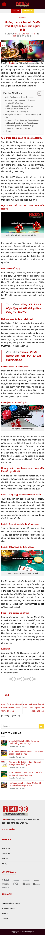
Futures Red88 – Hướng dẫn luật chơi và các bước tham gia (23, 356)
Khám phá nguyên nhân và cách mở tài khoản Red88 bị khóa (26, 752)
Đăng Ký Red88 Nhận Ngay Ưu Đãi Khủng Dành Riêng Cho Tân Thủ (23, 308)
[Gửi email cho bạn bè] (25, 36)
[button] (4, 4)
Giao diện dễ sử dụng (15, 103)
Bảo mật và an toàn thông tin (18, 111)
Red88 (11, 63)
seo (14, 36)
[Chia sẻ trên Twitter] (23, 36)
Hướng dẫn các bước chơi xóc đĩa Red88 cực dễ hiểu (22, 116)
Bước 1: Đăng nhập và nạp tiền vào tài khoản (23, 120)
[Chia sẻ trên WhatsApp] (18, 36)
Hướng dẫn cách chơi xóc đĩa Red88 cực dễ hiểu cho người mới (25, 784)
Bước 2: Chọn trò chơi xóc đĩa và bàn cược (23, 123)
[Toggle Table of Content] (38, 93)
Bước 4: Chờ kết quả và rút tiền (19, 128)
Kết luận (7, 131)
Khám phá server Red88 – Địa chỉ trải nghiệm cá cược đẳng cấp (33, 707)
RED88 (5, 820)
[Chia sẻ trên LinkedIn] (31, 36)
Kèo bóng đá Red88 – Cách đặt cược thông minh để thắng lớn (25, 763)
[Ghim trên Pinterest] (28, 36)
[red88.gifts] (22, 4)
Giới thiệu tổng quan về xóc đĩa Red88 (19, 97)
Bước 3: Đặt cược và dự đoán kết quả (21, 126)
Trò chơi (22, 18)
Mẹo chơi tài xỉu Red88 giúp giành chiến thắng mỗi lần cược (24, 742)
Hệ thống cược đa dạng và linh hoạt (20, 106)
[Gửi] (41, 726)
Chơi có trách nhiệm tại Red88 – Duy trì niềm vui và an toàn (11, 707)
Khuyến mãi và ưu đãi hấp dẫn (18, 109)
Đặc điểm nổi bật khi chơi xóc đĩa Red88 (19, 100)
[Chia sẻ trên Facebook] (21, 36)
